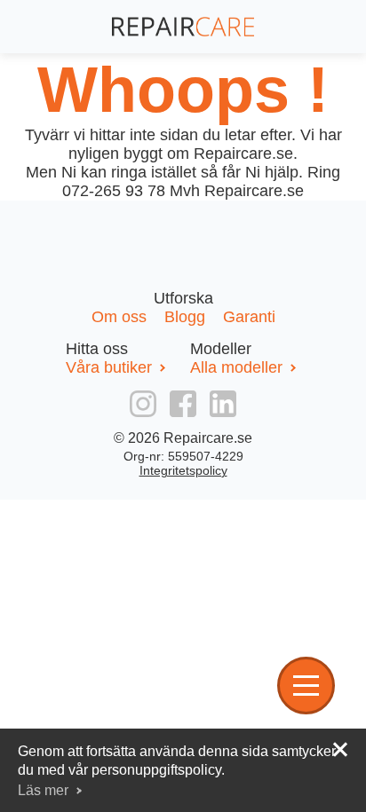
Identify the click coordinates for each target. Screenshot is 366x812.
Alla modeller (236, 367)
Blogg (187, 317)
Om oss (121, 317)
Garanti (249, 317)
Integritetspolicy (183, 470)
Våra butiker (109, 367)
